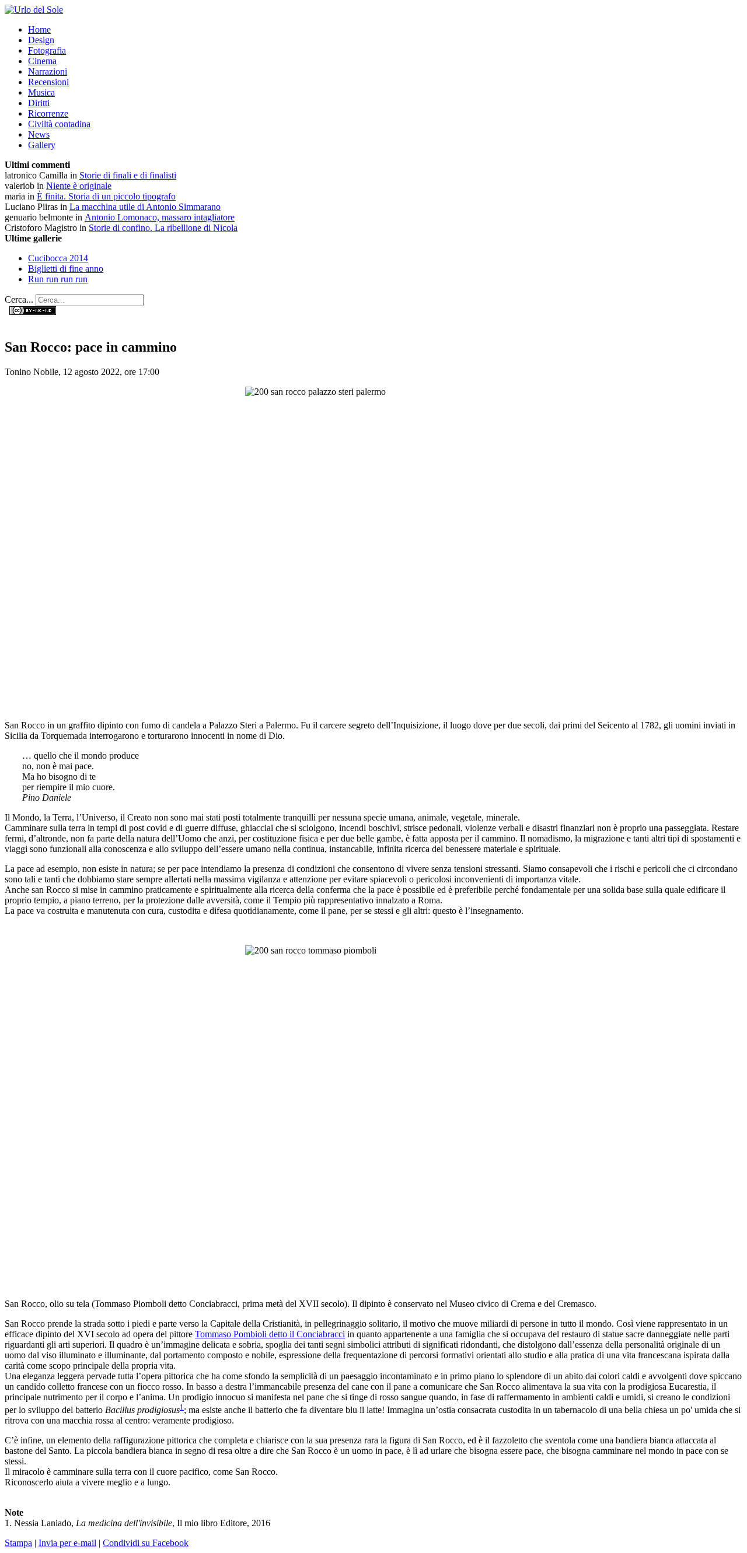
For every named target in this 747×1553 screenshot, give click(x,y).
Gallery (41, 145)
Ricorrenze (48, 113)
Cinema (42, 61)
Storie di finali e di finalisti (127, 175)
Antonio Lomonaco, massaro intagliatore (160, 217)
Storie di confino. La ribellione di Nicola (163, 228)
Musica (41, 92)
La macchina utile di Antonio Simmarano (145, 207)
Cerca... (19, 299)
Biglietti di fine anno (65, 269)
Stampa (18, 1543)
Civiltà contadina (59, 124)
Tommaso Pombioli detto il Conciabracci (270, 1334)
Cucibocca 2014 (58, 258)
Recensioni (48, 82)
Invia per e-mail (67, 1543)
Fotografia (47, 50)
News (39, 134)
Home (39, 29)
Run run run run (58, 279)
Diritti (39, 103)
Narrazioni (47, 71)
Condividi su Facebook (146, 1543)
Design (41, 40)
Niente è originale (78, 186)
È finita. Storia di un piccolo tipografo (106, 196)
